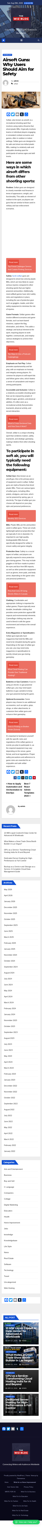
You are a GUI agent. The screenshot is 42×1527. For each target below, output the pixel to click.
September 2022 (11, 1104)
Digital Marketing (11, 1205)
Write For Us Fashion (11, 1501)
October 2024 (9, 961)
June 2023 (8, 1050)
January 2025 (9, 949)
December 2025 (10, 907)
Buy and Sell (9, 1181)
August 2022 (9, 1110)
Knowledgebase (10, 1241)
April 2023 (8, 1062)
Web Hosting (9, 1288)
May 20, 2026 (12, 1364)
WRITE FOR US (10, 1492)
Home (6, 1482)
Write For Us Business (28, 1492)
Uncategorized (10, 1282)
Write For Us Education (20, 1496)
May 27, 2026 (12, 1340)
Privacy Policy (28, 1487)
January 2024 (9, 1014)
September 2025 (11, 925)
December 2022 (10, 1086)
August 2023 (9, 1038)
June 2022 (8, 1121)
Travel (6, 1276)
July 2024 (8, 979)
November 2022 (10, 1092)
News (6, 1252)
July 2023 (8, 1044)
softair (16, 84)
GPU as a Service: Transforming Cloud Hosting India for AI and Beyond (19, 1380)
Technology (7, 54)
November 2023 (10, 1020)
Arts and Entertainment (13, 1169)
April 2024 (8, 997)
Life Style (8, 1246)
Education (8, 1211)
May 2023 (8, 1056)
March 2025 (9, 937)
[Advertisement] (21, 234)
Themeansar (21, 1478)
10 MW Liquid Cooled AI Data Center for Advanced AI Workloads (21, 1332)
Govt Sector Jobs (13, 1487)
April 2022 (8, 1133)
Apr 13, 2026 (12, 1388)
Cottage (7, 1199)
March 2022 (9, 1139)
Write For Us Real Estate (20, 1510)
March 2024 (9, 1002)
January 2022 (9, 1151)
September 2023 (11, 1032)
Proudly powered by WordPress (14, 1475)
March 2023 (9, 1068)
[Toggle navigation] (21, 40)
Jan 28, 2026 (12, 1412)
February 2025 (10, 943)
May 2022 (8, 1127)
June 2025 (8, 931)
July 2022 (8, 1115)
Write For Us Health (29, 1501)
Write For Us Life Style (20, 1506)
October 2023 (9, 1026)
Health (6, 1217)
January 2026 (9, 901)
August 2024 (9, 973)
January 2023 (9, 1080)
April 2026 (8, 895)
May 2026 (8, 889)
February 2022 (10, 1145)
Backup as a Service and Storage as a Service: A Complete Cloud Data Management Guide (19, 869)
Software (7, 1264)
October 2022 (9, 1098)
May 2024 (8, 991)
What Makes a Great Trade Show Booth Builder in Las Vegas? (19, 1357)
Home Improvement (12, 1223)
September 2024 (11, 967)
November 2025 (10, 913)
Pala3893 (25, 1364)
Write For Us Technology (20, 1515)
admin (16, 81)
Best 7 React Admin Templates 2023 (29, 790)
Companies (8, 1193)
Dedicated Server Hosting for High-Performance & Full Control (18, 1404)
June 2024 (8, 985)
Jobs (6, 1229)
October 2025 (9, 919)
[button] (38, 40)
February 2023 (10, 1074)
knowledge (8, 1235)
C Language (9, 1187)
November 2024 (10, 955)
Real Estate (9, 1258)
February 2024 (10, 1008)
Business (8, 1175)
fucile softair (17, 276)
